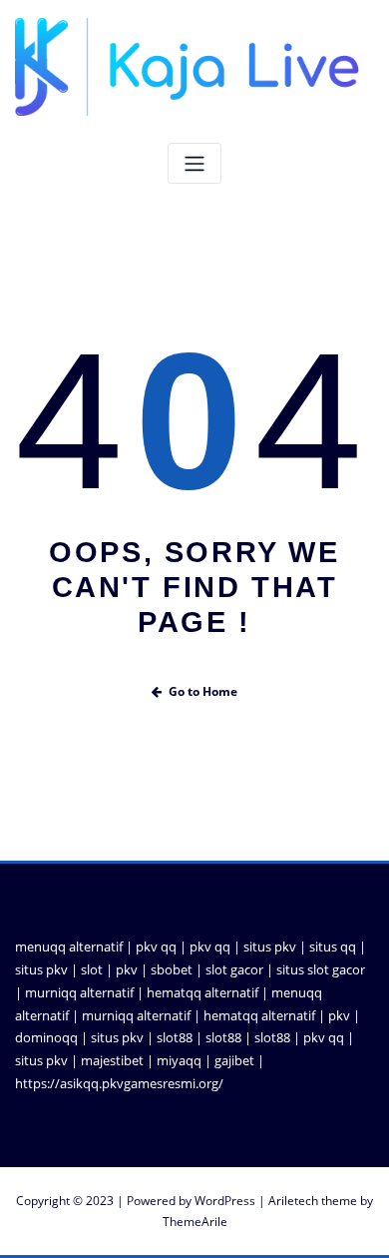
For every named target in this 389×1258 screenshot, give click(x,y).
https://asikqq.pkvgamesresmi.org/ (119, 1083)
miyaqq (179, 1060)
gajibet (234, 1060)
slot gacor (234, 969)
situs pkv (269, 946)
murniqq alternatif (79, 992)
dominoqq (46, 1037)
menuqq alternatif (69, 946)
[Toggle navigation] (194, 163)
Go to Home (203, 691)
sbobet (172, 969)
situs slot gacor (320, 969)
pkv (127, 969)
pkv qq (156, 946)
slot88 (175, 1037)
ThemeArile (195, 1221)
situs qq (332, 946)
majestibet (112, 1060)
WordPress (224, 1200)
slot (92, 969)
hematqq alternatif (202, 992)
